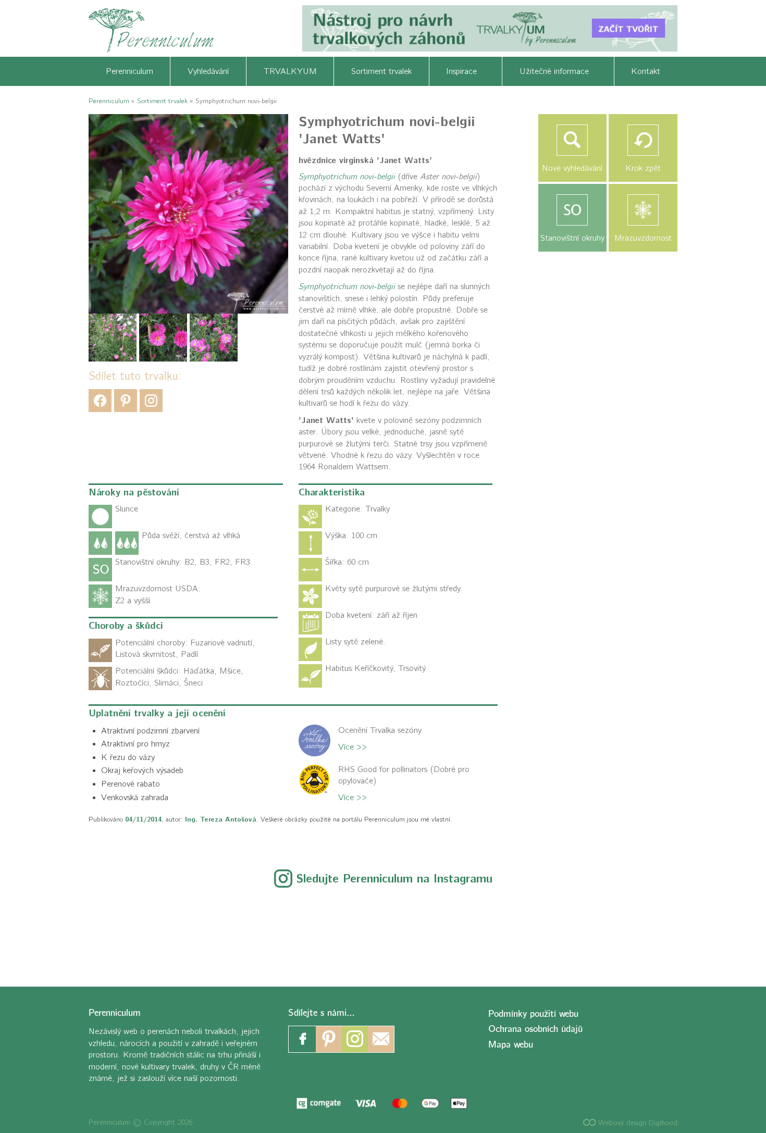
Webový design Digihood (636, 1122)
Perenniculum (129, 71)
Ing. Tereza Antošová (220, 819)
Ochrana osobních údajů (535, 1029)
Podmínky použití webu (533, 1014)
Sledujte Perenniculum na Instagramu (394, 878)
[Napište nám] (381, 1039)
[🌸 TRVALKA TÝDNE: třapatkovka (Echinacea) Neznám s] (700, 931)
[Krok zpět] (643, 140)
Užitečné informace (558, 71)
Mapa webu (510, 1044)
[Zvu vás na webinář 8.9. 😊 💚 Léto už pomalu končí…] (171, 931)
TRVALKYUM (290, 71)
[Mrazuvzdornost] (643, 210)
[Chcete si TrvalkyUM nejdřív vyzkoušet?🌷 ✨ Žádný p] (66, 931)
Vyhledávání (208, 71)
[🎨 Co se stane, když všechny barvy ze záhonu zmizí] (594, 931)
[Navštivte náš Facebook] (303, 1039)
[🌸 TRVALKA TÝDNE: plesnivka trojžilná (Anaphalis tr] (277, 931)
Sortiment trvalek (381, 71)
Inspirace (465, 71)
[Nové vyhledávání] (572, 140)
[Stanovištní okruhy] (572, 210)
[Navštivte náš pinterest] (329, 1039)
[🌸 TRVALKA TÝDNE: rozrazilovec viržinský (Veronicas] (383, 931)
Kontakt (645, 71)
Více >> (352, 747)
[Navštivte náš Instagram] (355, 1039)
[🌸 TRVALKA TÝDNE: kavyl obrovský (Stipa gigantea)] (488, 931)
